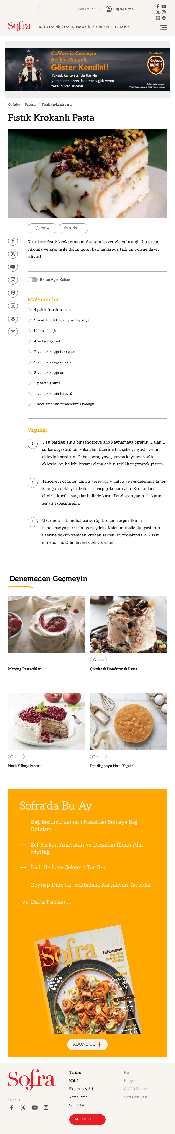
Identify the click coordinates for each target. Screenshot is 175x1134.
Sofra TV (76, 1105)
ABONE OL (84, 1044)
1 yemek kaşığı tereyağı (54, 394)
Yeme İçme (78, 1097)
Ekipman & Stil (81, 1089)
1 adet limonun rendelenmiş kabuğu (64, 404)
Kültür (74, 1081)
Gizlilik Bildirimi (137, 1089)
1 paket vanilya (47, 383)
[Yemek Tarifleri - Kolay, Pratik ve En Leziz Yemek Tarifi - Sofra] (19, 25)
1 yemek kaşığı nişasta (53, 362)
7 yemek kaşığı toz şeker (54, 352)
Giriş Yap (118, 9)
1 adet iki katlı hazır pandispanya (62, 321)
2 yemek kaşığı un (49, 373)
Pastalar (31, 105)
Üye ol (130, 9)
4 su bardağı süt (47, 342)
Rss (127, 1072)
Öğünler (14, 105)
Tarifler (75, 1072)
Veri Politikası (135, 1097)
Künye (129, 1081)
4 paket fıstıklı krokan (52, 310)
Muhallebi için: (46, 331)
